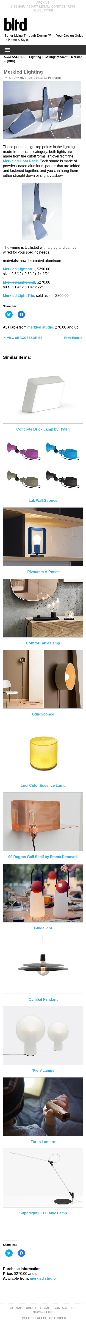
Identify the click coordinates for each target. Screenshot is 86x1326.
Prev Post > (73, 338)
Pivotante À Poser (43, 572)
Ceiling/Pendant (56, 57)
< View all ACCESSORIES (23, 338)
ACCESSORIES (14, 57)
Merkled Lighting (23, 72)
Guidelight (43, 928)
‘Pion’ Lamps (43, 1070)
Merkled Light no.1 (19, 269)
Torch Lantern (43, 1142)
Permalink (54, 77)
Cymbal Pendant (43, 999)
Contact (58, 6)
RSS (71, 6)
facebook (43, 1318)
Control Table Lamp (43, 643)
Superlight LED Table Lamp (43, 1213)
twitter (26, 1318)
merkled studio (40, 327)
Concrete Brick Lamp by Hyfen (43, 429)
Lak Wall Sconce (43, 501)
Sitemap (17, 6)
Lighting (35, 57)
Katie (20, 77)
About (31, 6)
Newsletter (43, 10)
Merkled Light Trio (18, 296)
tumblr (60, 1318)
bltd (15, 24)
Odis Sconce (43, 714)
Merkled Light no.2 (19, 282)
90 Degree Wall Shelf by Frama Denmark (43, 857)
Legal (44, 6)
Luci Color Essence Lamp (43, 785)
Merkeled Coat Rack (20, 161)
